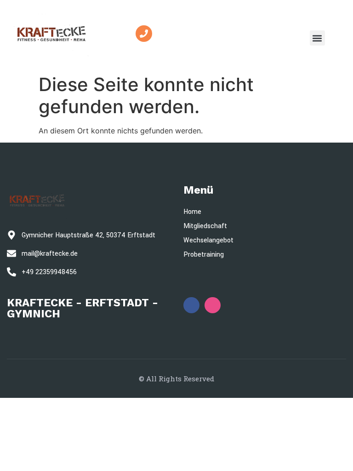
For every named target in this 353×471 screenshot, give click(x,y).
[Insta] (213, 305)
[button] (317, 38)
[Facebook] (191, 305)
